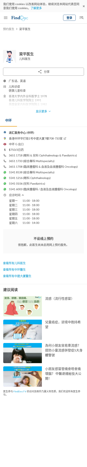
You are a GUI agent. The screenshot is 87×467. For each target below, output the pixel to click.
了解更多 (36, 8)
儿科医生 (25, 58)
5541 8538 (15, 172)
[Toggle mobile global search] (81, 17)
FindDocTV (20, 391)
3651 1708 (15, 166)
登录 (69, 17)
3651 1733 (15, 161)
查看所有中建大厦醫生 (17, 276)
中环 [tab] (8, 120)
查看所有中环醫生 (14, 269)
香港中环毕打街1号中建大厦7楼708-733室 (36, 138)
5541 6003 (15, 189)
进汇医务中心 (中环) (21, 132)
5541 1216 (15, 178)
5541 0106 (15, 183)
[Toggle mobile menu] (5, 17)
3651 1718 (15, 155)
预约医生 (8, 29)
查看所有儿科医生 (14, 263)
